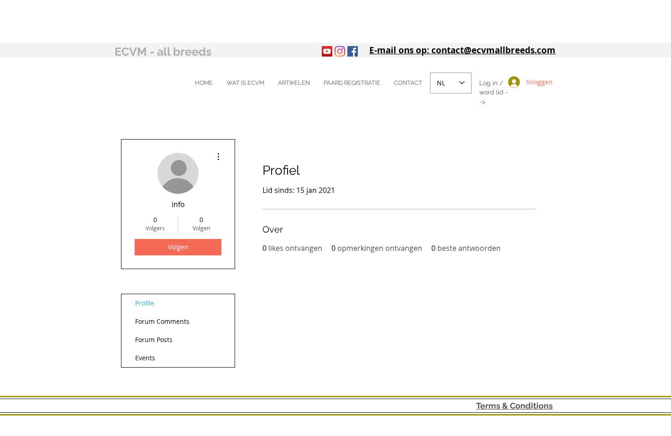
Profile (144, 303)
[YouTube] (327, 51)
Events (145, 357)
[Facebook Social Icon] (352, 51)
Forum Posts (154, 339)
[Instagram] (340, 51)
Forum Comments (162, 321)
